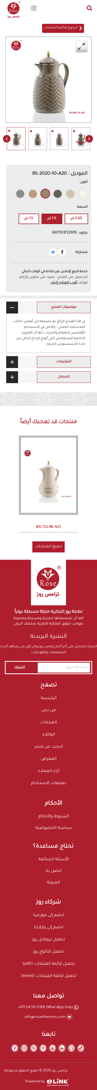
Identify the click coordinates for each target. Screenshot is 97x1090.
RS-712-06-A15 (48, 527)
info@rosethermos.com (46, 1017)
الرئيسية (49, 698)
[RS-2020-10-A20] (16, 143)
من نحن (48, 710)
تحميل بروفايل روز (48, 939)
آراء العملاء (48, 771)
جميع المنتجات (48, 547)
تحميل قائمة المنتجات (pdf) (48, 964)
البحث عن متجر (48, 747)
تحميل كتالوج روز (48, 952)
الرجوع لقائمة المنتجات (61, 28)
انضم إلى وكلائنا (48, 927)
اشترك (19, 668)
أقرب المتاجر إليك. (63, 283)
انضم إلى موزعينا (48, 915)
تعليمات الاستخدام (48, 783)
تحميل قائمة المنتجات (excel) (49, 976)
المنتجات (48, 722)
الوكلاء (48, 735)
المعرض (49, 759)
